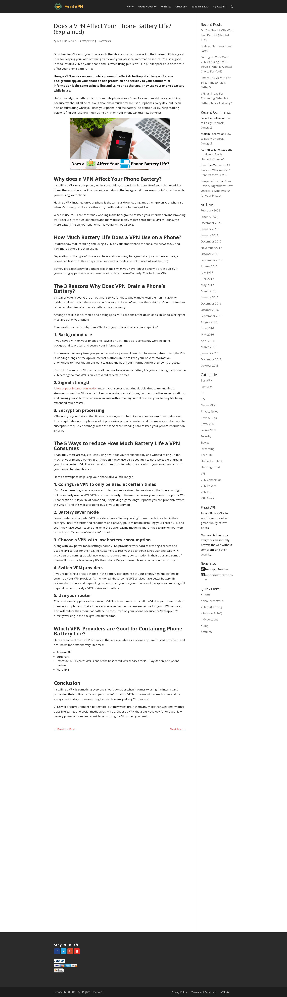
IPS (203, 399)
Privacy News (209, 411)
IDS (203, 393)
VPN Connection (211, 480)
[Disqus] (120, 780)
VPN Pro (206, 492)
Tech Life (207, 455)
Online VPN (208, 405)
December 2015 (211, 359)
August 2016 (209, 322)
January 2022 (209, 217)
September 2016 (212, 316)
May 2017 (207, 285)
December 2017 (211, 241)
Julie (59, 40)
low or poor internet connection (76, 388)
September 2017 (212, 260)
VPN (203, 473)
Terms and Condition (203, 992)
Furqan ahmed (210, 181)
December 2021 (211, 223)
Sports (205, 442)
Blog (205, 626)
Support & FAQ (200, 6)
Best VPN (207, 380)
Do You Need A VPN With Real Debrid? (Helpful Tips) (217, 35)
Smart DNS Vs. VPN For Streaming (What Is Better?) (216, 82)
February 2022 (210, 210)
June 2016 (207, 328)
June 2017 (207, 279)
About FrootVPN (147, 6)
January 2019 (209, 229)
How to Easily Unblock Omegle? (215, 123)
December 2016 (211, 303)
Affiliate (207, 632)
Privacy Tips (209, 418)
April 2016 (208, 341)
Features (166, 6)
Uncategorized (86, 40)
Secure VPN (208, 430)
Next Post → (178, 729)
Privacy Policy (179, 992)
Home (130, 6)
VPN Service (208, 498)
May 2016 (207, 334)
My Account (220, 6)
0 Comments (104, 40)
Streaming (207, 449)
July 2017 (207, 272)
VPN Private (208, 486)
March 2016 (209, 347)
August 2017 (209, 266)
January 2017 (209, 297)
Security (206, 436)
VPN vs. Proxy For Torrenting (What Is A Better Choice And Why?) (217, 98)
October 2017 (210, 254)
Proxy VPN (207, 424)
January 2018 (209, 235)
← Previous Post (64, 729)
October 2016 (210, 310)
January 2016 (209, 353)
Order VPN (181, 6)
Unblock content (211, 461)
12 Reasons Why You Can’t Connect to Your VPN (216, 170)
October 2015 (210, 365)
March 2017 (209, 291)
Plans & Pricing (212, 607)
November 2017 (211, 248)
